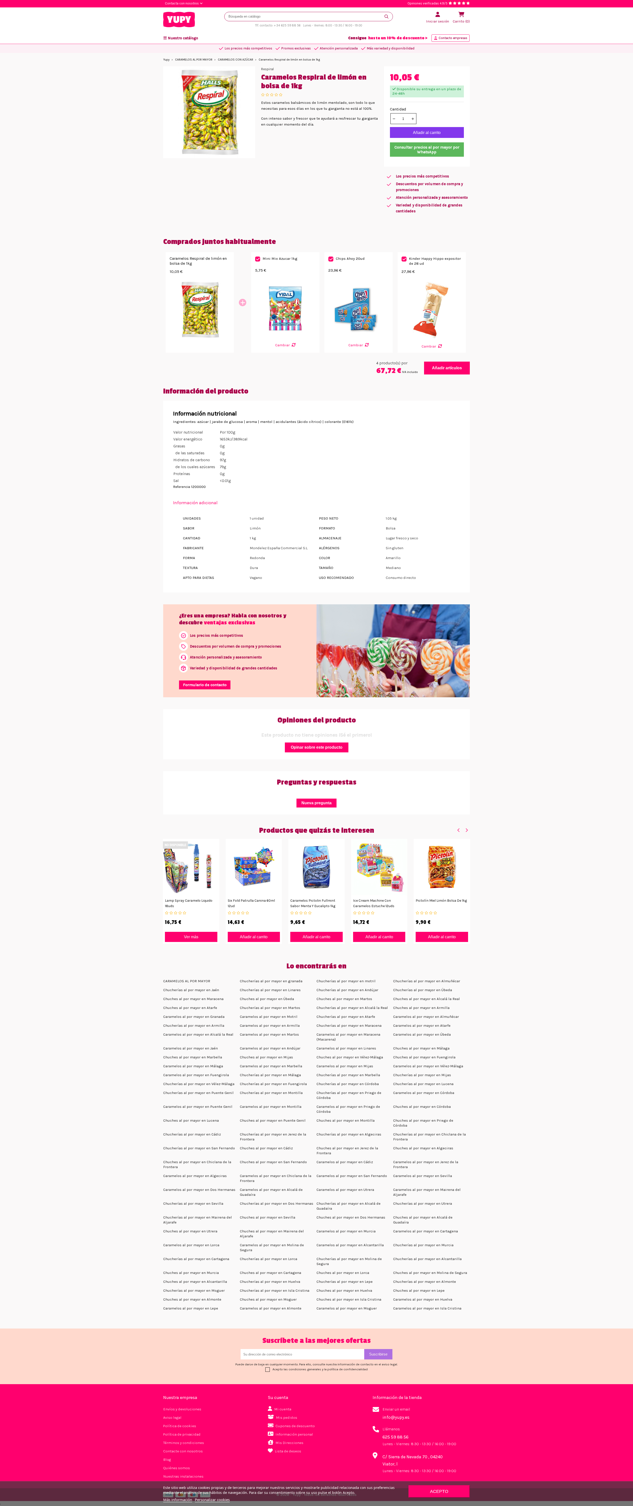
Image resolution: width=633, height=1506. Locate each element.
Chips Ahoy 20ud (350, 258)
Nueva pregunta (316, 803)
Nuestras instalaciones (183, 1476)
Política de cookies (179, 1426)
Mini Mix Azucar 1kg (280, 258)
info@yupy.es (396, 1417)
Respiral (267, 69)
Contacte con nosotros (183, 1451)
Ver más (191, 937)
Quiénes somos (176, 1468)
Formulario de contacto (204, 684)
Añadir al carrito (427, 133)
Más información (177, 1499)
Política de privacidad (182, 1434)
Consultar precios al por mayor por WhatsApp (426, 149)
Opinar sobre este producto (316, 747)
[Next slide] (466, 830)
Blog (167, 1459)
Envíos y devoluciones (182, 1409)
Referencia (181, 487)
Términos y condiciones (183, 1443)
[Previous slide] (458, 830)
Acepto (439, 1491)
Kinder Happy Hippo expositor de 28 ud (435, 261)
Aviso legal (172, 1417)
